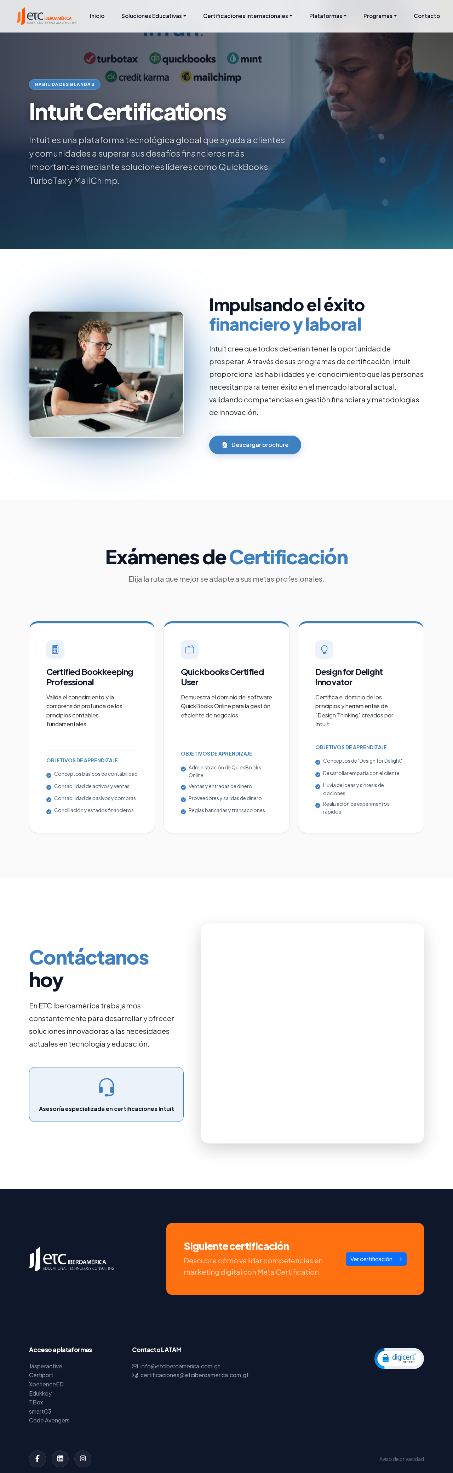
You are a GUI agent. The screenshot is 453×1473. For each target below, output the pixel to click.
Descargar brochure (259, 444)
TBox (36, 1402)
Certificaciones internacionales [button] (245, 15)
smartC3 (40, 1411)
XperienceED (46, 1384)
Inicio (97, 15)
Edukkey (40, 1393)
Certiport (41, 1375)
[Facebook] (37, 1458)
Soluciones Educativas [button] (151, 15)
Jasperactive (45, 1366)
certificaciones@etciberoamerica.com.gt (195, 1375)
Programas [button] (377, 15)
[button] (399, 1358)
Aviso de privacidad (401, 1459)
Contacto (427, 15)
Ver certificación (372, 1259)
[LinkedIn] (60, 1458)
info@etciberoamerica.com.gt (180, 1366)
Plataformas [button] (325, 15)
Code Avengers (49, 1420)
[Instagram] (82, 1458)
